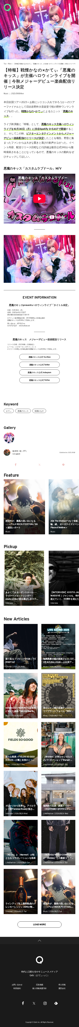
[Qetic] (7, 7)
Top (5, 64)
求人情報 (62, 984)
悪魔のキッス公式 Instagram (39, 372)
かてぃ (8, 411)
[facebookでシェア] (15, 465)
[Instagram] (45, 1003)
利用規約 (17, 988)
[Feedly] (56, 1003)
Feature (11, 475)
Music (10, 64)
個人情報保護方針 (39, 988)
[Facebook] (22, 1003)
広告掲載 (39, 984)
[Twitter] (34, 1003)
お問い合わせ (17, 984)
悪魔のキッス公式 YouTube (40, 357)
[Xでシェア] (39, 465)
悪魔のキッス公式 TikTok (39, 380)
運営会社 (62, 988)
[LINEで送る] (63, 465)
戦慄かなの (39, 411)
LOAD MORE (39, 924)
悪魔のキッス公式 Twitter (39, 365)
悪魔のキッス (23, 411)
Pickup (10, 546)
